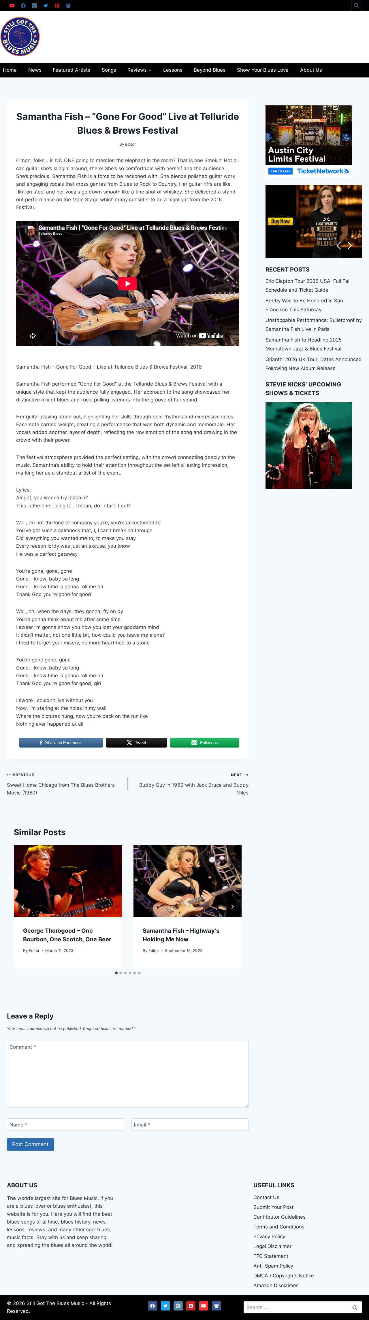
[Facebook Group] (68, 5)
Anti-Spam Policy (273, 1266)
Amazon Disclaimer (275, 1285)
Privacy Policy (269, 1236)
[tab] (116, 973)
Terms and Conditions (278, 1227)
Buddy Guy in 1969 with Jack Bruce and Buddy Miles (193, 784)
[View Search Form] (356, 5)
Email (142, 1125)
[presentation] (68, 881)
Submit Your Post (273, 1207)
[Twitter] (45, 5)
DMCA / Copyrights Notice (283, 1276)
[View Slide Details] (314, 221)
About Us (311, 70)
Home (10, 70)
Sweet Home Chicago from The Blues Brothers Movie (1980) (61, 784)
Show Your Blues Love (263, 70)
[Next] (232, 907)
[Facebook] (23, 5)
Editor (34, 950)
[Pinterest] (57, 5)
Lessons (172, 70)
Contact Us (266, 1197)
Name (18, 1125)
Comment (23, 1047)
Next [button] (350, 246)
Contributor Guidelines (279, 1217)
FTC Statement (270, 1256)
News (35, 70)
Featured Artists (71, 70)
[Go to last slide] (23, 907)
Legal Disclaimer (272, 1246)
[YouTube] (12, 5)
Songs (109, 70)
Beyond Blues (209, 70)
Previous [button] (339, 246)
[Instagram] (34, 5)
